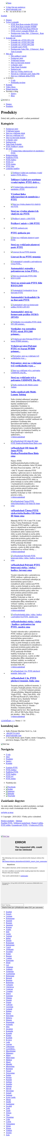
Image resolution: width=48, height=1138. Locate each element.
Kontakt (9, 85)
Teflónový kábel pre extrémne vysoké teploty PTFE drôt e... (26, 181)
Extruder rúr (10, 38)
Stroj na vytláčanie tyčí (15, 135)
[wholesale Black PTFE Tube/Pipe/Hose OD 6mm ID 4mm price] (26, 506)
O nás (13, 80)
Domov (9, 20)
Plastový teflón (37, 823)
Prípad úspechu (12, 89)
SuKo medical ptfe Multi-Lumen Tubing (23, 393)
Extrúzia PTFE (12, 767)
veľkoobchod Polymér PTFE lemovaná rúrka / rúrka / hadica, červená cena (25, 568)
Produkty (9, 106)
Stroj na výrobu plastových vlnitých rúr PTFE (25, 212)
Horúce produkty (7, 821)
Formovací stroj (17, 58)
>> (14, 721)
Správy (13, 94)
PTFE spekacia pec (20, 233)
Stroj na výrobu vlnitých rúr (21, 71)
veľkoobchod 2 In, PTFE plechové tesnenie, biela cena (25, 679)
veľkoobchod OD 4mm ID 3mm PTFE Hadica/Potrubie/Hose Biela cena (25, 452)
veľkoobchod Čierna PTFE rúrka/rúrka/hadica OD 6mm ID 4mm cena (26, 513)
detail (23, 437)
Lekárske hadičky (13, 168)
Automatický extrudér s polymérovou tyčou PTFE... (25, 269)
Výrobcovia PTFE (36, 825)
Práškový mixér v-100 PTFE (25, 223)
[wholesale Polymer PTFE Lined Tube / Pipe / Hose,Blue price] (26, 617)
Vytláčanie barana (18, 60)
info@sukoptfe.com (13, 9)
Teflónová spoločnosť (21, 823)
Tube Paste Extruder (19, 67)
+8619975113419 (13, 733)
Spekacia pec (16, 69)
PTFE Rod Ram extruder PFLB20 (24, 24)
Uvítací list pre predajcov (15, 7)
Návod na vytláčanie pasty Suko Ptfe (25, 74)
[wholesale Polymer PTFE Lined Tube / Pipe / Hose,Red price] (26, 560)
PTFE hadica (11, 160)
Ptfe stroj (9, 54)
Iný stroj (9, 149)
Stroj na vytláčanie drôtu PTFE (23, 76)
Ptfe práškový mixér (18, 56)
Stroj (8, 757)
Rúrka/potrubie (12, 155)
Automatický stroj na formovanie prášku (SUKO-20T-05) (25, 314)
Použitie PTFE (6, 823)
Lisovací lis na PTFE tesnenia (26, 256)
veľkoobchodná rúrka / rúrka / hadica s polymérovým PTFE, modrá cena (26, 624)
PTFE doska (11, 164)
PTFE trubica (11, 770)
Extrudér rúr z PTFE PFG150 (22, 40)
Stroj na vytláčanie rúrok (15, 133)
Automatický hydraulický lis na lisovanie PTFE (25, 298)
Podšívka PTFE (12, 157)
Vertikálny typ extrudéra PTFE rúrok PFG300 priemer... (23, 331)
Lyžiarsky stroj (16, 65)
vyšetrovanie (16, 437)
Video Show (11, 87)
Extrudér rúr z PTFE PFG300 (22, 42)
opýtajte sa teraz (7, 812)
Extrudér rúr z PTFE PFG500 (22, 45)
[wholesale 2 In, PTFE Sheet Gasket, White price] (26, 673)
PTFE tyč (9, 162)
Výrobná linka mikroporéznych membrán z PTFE (25, 197)
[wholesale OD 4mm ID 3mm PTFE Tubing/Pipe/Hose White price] (26, 443)
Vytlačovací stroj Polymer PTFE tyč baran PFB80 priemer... (24, 349)
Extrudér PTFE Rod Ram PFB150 (24, 29)
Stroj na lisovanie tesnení (20, 63)
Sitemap (19, 821)
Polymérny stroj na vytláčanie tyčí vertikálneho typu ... (26, 364)
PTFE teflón (6, 825)
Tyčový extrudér (12, 22)
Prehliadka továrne (18, 82)
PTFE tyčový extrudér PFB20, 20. (24, 31)
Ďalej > (10, 721)
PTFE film (10, 166)
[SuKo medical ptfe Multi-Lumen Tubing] (26, 387)
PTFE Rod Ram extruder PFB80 (23, 27)
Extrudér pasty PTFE (19, 47)
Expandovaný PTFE (20, 825)
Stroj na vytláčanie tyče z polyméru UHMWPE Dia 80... (26, 378)
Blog (13, 96)
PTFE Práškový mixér (14, 146)
